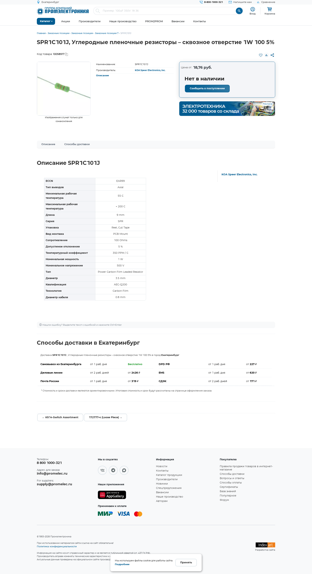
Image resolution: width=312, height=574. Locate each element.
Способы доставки (77, 144)
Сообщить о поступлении (207, 88)
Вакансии (162, 492)
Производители (167, 479)
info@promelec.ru (52, 473)
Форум (224, 500)
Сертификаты (229, 487)
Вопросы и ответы (232, 478)
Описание (102, 75)
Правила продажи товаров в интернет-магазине (246, 468)
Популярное (228, 495)
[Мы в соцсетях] (102, 470)
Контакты (162, 471)
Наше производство (169, 497)
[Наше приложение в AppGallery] (125, 495)
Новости (161, 466)
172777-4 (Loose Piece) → (105, 417)
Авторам (162, 501)
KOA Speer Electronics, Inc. (150, 70)
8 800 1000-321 (49, 463)
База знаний (228, 491)
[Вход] (252, 9)
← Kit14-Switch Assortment (60, 417)
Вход (253, 13)
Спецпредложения (168, 488)
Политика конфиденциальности (57, 546)
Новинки (162, 484)
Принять (186, 562)
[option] (64, 88)
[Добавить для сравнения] (266, 55)
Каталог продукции (169, 475)
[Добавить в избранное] (260, 55)
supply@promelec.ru (54, 484)
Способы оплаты (231, 482)
